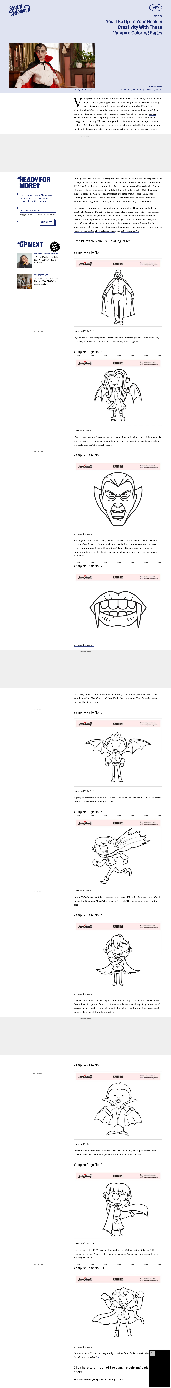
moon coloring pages (151, 227)
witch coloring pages (84, 230)
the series (89, 110)
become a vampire (122, 201)
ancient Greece (134, 178)
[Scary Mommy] (19, 10)
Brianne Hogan (156, 86)
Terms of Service (49, 214)
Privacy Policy (23, 215)
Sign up (44, 222)
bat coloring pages (130, 230)
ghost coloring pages (105, 230)
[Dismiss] (167, 1351)
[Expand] (151, 1351)
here (85, 1367)
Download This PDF (84, 331)
